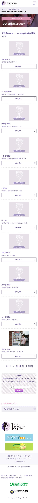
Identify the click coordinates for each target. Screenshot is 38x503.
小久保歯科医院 (7, 91)
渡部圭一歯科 (6, 349)
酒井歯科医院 (6, 124)
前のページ (10, 366)
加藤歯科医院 (6, 252)
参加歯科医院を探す (10, 403)
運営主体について (13, 456)
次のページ (19, 369)
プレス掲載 (10, 459)
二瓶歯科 (4, 188)
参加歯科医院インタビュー (12, 409)
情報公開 (27, 456)
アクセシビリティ (23, 459)
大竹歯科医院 (6, 317)
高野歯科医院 (6, 59)
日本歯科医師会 (28, 475)
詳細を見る (18, 66)
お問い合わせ (18, 461)
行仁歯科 (4, 220)
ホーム (3, 9)
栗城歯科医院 (6, 285)
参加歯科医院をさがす (15, 9)
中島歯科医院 (6, 156)
